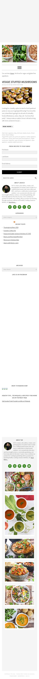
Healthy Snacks (26, 133)
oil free (10, 138)
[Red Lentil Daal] (19, 558)
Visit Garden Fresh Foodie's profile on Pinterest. (16, 401)
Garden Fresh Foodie (19, 52)
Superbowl (11, 140)
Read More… (12, 202)
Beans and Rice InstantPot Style (13, 237)
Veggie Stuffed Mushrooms (19, 82)
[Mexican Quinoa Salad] (19, 604)
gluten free (11, 136)
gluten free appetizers (20, 136)
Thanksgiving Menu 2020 (11, 227)
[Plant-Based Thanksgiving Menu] (19, 628)
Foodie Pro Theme (21, 674)
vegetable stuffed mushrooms (15, 142)
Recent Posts (20, 224)
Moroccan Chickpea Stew (11, 240)
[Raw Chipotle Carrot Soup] (19, 534)
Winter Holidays (10, 135)
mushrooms (5, 138)
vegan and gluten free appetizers (23, 140)
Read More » (8, 126)
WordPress (21, 676)
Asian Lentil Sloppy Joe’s (11, 243)
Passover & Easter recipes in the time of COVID (17, 234)
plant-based (15, 138)
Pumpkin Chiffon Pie (10, 231)
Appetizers (11, 133)
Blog (15, 133)
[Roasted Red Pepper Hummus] (19, 491)
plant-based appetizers (24, 138)
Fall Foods (19, 133)
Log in (27, 676)
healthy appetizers (31, 136)
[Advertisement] (19, 21)
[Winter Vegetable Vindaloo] (19, 581)
